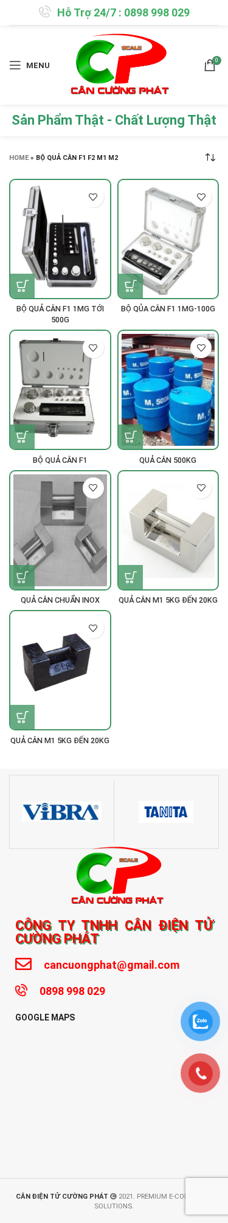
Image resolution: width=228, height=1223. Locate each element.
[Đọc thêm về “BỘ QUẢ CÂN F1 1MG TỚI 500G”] (22, 286)
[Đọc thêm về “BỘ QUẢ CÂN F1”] (22, 436)
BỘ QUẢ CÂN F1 (60, 460)
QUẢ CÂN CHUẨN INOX (60, 600)
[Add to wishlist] (93, 196)
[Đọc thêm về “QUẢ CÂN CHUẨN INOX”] (22, 577)
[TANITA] (166, 811)
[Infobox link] (114, 12)
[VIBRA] (62, 811)
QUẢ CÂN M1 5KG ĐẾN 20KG (168, 600)
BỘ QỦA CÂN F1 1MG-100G (168, 308)
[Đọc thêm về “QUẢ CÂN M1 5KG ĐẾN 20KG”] (131, 577)
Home (19, 158)
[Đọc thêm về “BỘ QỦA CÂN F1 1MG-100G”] (131, 286)
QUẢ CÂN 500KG (167, 460)
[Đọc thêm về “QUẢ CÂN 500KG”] (131, 436)
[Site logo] (116, 64)
